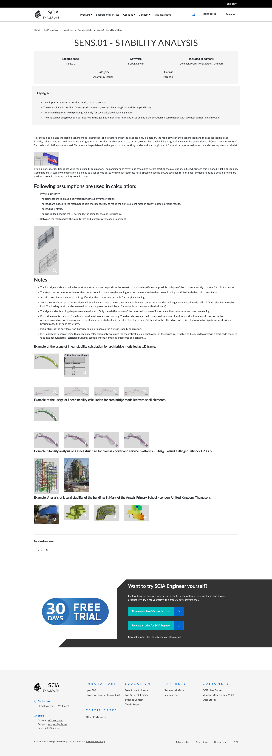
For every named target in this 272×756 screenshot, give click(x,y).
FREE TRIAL (209, 14)
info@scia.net (55, 720)
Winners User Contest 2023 (218, 695)
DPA (236, 742)
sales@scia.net (53, 728)
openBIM (91, 690)
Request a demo (162, 15)
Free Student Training (136, 695)
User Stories (209, 700)
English (231, 4)
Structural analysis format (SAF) (103, 695)
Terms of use (202, 742)
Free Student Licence (136, 690)
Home (37, 30)
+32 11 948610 (63, 706)
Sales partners (171, 695)
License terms (220, 742)
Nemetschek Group (174, 690)
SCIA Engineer (51, 30)
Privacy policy (182, 742)
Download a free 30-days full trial (151, 611)
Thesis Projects (133, 704)
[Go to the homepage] (46, 687)
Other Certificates (96, 717)
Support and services (107, 15)
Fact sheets (67, 30)
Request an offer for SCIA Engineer (151, 625)
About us (128, 15)
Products (85, 15)
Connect (143, 15)
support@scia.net (57, 724)
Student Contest (134, 700)
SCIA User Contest (213, 690)
